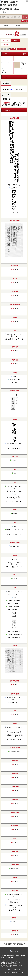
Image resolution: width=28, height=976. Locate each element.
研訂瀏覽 (5, 44)
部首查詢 (6, 25)
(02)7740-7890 (9, 965)
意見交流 (4, 958)
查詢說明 (24, 21)
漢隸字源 (6, 103)
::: (0, 35)
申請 (16, 269)
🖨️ (11, 48)
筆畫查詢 (18, 25)
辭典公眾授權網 (20, 956)
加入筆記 (21, 49)
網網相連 (10, 958)
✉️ (14, 48)
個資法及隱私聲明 (8, 956)
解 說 (5, 40)
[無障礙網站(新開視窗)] (14, 969)
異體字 (15, 40)
